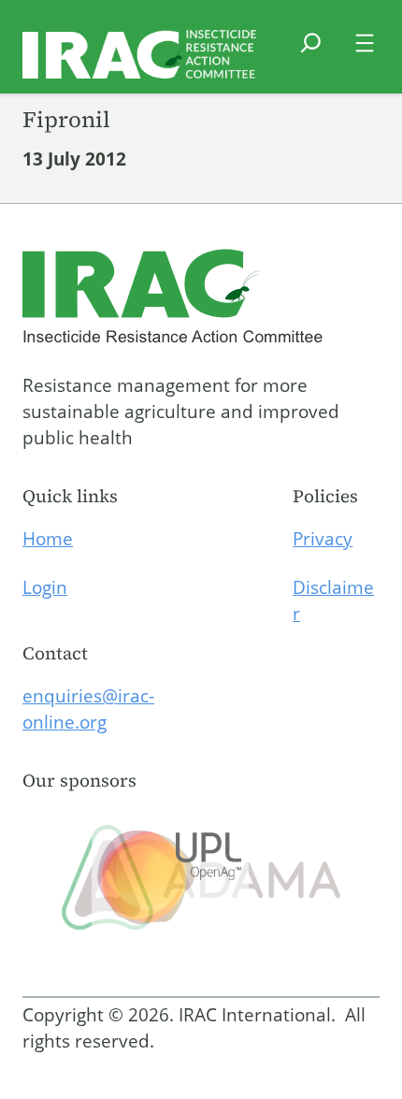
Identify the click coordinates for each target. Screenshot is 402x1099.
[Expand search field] (310, 54)
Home (47, 539)
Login (44, 587)
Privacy (322, 539)
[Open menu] (365, 43)
